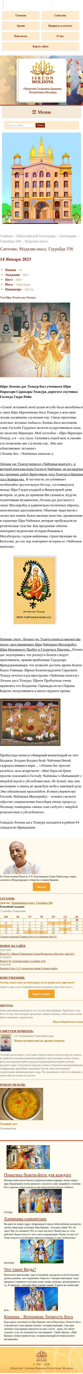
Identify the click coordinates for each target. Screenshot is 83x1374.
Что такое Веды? (20, 1269)
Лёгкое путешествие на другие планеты (39, 1040)
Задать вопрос (41, 994)
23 (29, 932)
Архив (21, 25)
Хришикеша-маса (22, 903)
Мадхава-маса (36, 241)
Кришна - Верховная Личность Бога (38, 1316)
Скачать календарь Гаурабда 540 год (18, 936)
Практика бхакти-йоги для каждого (37, 1174)
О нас (60, 36)
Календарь (68, 236)
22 (18, 932)
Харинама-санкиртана (25, 1218)
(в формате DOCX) (47, 936)
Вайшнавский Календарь (36, 236)
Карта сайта (40, 46)
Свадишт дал (8, 1124)
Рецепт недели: (13, 1085)
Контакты (20, 36)
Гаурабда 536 (10, 241)
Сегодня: (7, 898)
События (60, 15)
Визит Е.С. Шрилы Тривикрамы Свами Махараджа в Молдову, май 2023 (37, 953)
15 (18, 929)
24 (41, 932)
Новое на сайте (13, 946)
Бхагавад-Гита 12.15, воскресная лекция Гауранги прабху (29, 968)
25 (53, 932)
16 (29, 929)
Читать (41, 887)
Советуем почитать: (17, 1031)
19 (65, 929)
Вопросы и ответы (60, 25)
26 (65, 932)
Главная (21, 15)
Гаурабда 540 (44, 903)
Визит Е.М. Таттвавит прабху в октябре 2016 (23, 961)
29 (65, 920)
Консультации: (12, 978)
